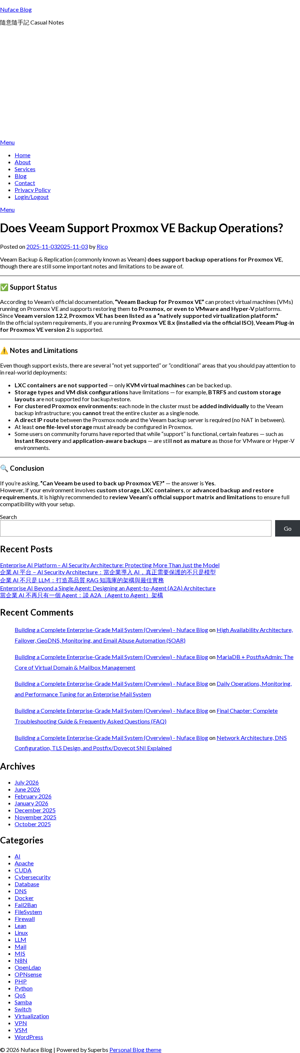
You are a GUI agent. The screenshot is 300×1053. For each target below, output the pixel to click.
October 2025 (33, 823)
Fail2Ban (26, 904)
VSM (21, 1029)
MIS (20, 953)
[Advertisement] (150, 84)
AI (17, 856)
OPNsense (28, 974)
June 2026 (27, 789)
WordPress (29, 1036)
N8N (21, 960)
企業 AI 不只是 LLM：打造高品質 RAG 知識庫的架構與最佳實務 (82, 579)
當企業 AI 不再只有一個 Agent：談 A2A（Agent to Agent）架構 (81, 594)
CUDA (23, 869)
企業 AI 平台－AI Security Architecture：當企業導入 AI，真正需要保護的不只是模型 (108, 571)
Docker (24, 897)
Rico (102, 246)
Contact (25, 182)
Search (8, 516)
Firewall (25, 918)
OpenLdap (28, 967)
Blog (21, 175)
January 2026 (31, 803)
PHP (21, 981)
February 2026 (33, 796)
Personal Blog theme (135, 1049)
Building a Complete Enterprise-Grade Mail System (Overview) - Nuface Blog (111, 629)
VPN (21, 1022)
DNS (21, 890)
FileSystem (28, 911)
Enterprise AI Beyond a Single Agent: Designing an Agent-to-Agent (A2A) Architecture (107, 587)
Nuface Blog (16, 9)
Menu (7, 142)
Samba (23, 1002)
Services (25, 168)
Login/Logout (32, 196)
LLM (20, 939)
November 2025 (35, 816)
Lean (20, 925)
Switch (23, 1008)
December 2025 (35, 809)
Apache (24, 863)
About (23, 161)
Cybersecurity (32, 876)
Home (22, 154)
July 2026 (27, 782)
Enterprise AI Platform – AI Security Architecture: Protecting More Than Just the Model (110, 564)
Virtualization (32, 1015)
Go (288, 528)
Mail (20, 946)
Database (27, 883)
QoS (20, 995)
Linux (21, 932)
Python (24, 988)
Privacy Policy (32, 189)
